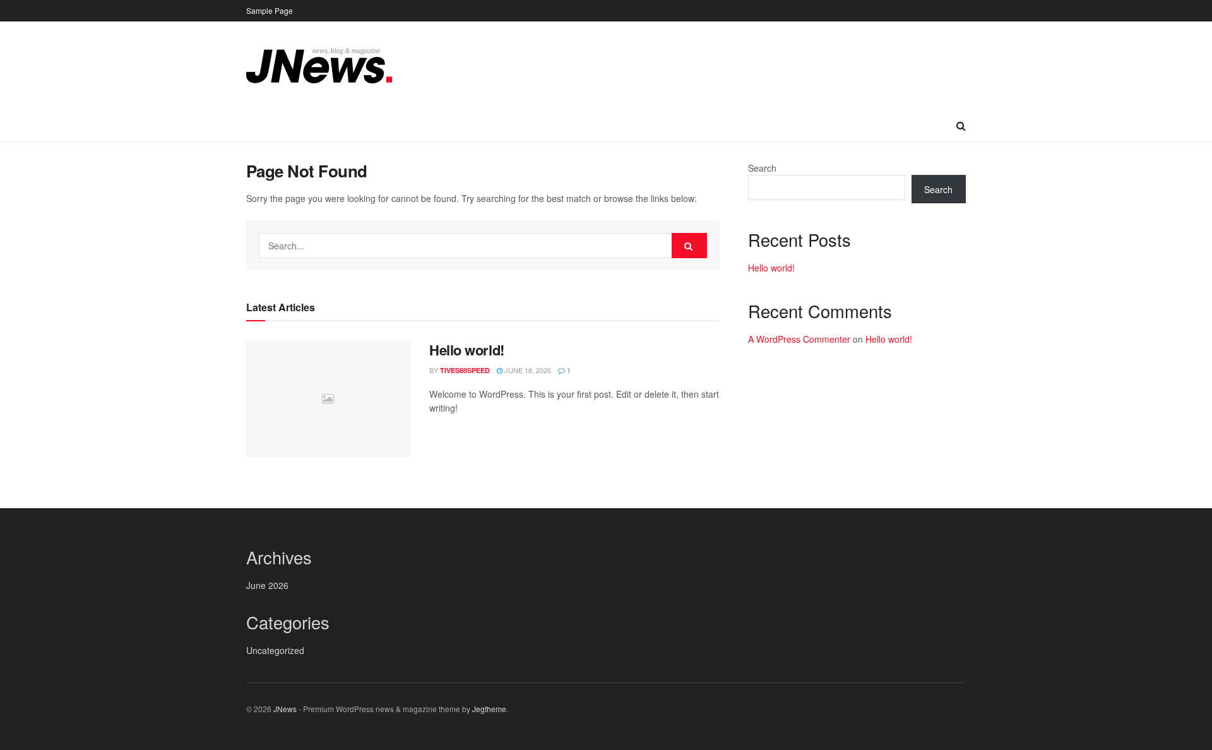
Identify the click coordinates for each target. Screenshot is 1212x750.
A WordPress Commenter (799, 339)
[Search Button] (689, 245)
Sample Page (269, 10)
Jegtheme (489, 708)
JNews (285, 708)
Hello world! (466, 350)
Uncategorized (275, 650)
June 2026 (267, 585)
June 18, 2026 (526, 370)
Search (762, 168)
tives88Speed (465, 370)
